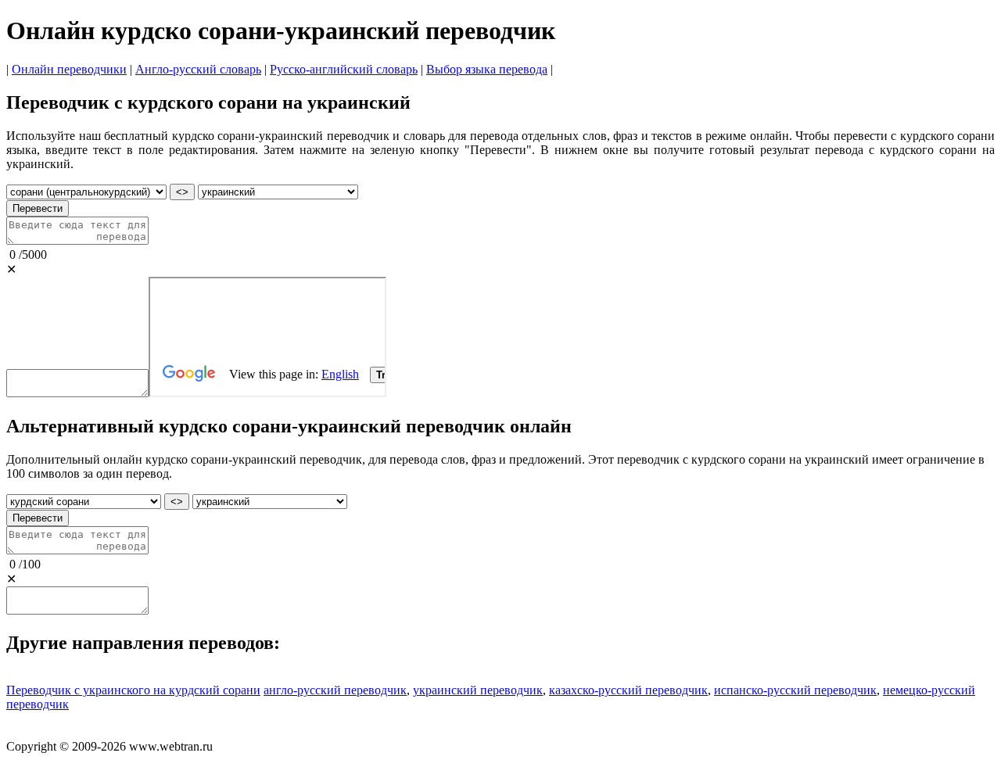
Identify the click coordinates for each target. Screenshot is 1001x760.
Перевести (38, 208)
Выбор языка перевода (486, 69)
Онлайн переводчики (69, 69)
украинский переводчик (478, 690)
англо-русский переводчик (335, 690)
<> (182, 192)
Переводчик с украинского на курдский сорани (133, 690)
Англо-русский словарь (198, 69)
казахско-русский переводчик (628, 690)
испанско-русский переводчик (795, 690)
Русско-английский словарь (344, 69)
